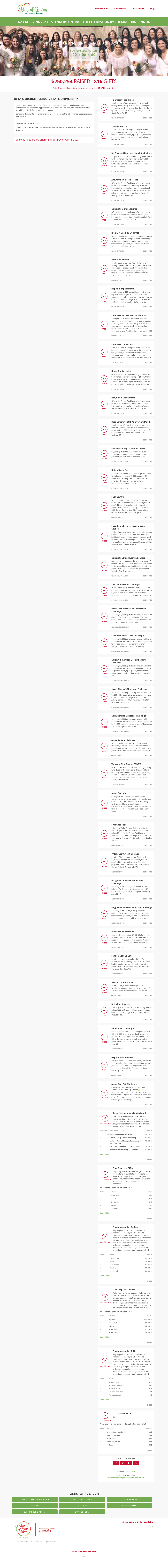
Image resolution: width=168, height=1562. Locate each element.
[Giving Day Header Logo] (32, 8)
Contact (151, 1526)
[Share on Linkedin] (129, 1463)
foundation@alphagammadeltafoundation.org (125, 1478)
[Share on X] (123, 1463)
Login (84, 1556)
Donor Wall (138, 8)
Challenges (120, 8)
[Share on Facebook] (116, 1463)
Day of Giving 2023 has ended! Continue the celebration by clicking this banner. (84, 22)
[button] (136, 1463)
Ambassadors (101, 8)
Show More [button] (105, 1154)
